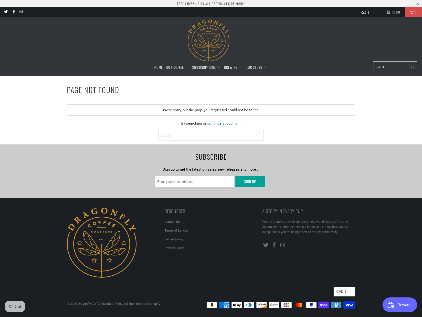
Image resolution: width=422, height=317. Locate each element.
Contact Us (172, 221)
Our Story (255, 67)
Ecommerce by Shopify (144, 303)
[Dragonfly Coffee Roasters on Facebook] (13, 12)
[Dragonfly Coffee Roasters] (208, 40)
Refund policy (174, 239)
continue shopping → (224, 123)
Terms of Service (176, 230)
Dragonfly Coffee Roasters (96, 303)
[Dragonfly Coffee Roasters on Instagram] (21, 12)
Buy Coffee (175, 67)
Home (158, 67)
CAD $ (365, 12)
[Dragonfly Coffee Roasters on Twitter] (6, 12)
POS (119, 303)
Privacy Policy (174, 248)
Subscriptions (204, 67)
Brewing (231, 67)
